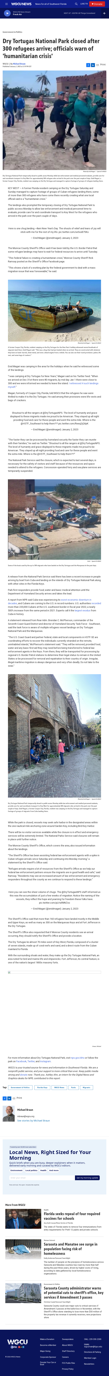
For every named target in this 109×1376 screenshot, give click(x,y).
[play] (7, 13)
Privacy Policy (68, 1369)
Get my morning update (87, 1177)
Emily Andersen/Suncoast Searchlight (57, 1258)
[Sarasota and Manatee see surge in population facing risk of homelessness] (23, 1249)
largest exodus (82, 610)
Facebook (21, 1061)
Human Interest (49, 1240)
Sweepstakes (68, 1339)
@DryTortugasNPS (52, 412)
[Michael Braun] (9, 1114)
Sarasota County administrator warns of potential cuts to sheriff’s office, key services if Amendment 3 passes (73, 1293)
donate (23, 1074)
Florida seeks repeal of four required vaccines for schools (72, 1216)
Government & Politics (12, 32)
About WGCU (67, 1345)
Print (103, 64)
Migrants (86, 1087)
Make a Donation (47, 1339)
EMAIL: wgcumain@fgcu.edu (93, 1346)
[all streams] (105, 13)
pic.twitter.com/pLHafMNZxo (54, 902)
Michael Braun (19, 63)
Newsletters (89, 1364)
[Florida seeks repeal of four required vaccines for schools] (23, 1219)
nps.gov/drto (77, 1057)
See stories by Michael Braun (33, 1120)
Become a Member (48, 1345)
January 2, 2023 (70, 238)
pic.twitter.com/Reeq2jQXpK (73, 423)
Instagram (45, 1061)
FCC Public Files (68, 1363)
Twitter (31, 1061)
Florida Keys (42, 1087)
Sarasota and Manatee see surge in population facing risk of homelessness (70, 1249)
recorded (96, 603)
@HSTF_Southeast (31, 423)
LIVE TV (84, 4)
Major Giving (45, 1351)
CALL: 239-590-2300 (92, 1339)
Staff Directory (68, 1351)
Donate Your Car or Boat (48, 1363)
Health (46, 1210)
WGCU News (59, 1087)
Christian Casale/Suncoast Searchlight (57, 1302)
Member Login (90, 1358)
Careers (65, 1357)
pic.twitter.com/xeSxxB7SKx (74, 232)
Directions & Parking (92, 1352)
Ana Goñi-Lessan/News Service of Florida (58, 1223)
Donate (98, 4)
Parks (73, 1087)
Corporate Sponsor (48, 1357)
